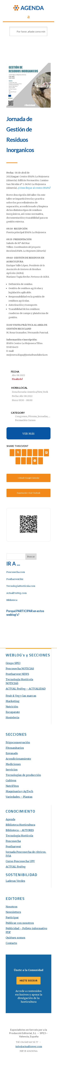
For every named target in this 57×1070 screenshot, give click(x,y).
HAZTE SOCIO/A (28, 980)
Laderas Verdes (15, 880)
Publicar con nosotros (20, 922)
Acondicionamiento (18, 758)
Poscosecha (13, 841)
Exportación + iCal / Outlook (28, 493)
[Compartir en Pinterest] (40, 452)
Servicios (12, 769)
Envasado (12, 753)
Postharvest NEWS (17, 674)
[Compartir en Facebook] (12, 452)
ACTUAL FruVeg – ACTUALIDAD (26, 688)
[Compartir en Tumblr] (35, 452)
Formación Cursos (25, 420)
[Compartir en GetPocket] (18, 460)
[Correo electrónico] (40, 460)
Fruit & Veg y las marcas (21, 695)
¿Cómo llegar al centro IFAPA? (34, 187)
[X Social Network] (18, 452)
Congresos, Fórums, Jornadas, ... (32, 416)
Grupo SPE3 (13, 663)
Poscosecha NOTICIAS (20, 668)
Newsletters (13, 912)
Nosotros (11, 906)
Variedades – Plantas (19, 796)
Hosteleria (12, 717)
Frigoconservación (18, 742)
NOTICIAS (12, 683)
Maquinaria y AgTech (19, 791)
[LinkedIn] (24, 452)
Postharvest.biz (14, 579)
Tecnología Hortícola (19, 679)
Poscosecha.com (15, 572)
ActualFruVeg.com (16, 593)
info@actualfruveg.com (29, 1046)
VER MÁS (28, 433)
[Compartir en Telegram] (35, 460)
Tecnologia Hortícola (19, 835)
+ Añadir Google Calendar (28, 478)
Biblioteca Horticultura (20, 824)
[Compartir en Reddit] (23, 460)
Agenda (10, 819)
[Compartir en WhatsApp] (29, 460)
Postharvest (13, 846)
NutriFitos (12, 785)
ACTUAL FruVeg (15, 866)
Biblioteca (11, 600)
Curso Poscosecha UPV (20, 861)
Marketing (12, 701)
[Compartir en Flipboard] (46, 452)
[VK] (29, 452)
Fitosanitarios (15, 747)
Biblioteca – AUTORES (20, 830)
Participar (12, 917)
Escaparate (13, 712)
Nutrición (12, 706)
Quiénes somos (15, 937)
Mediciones (13, 764)
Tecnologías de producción (23, 775)
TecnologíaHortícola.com (20, 586)
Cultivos (11, 780)
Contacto (11, 943)
